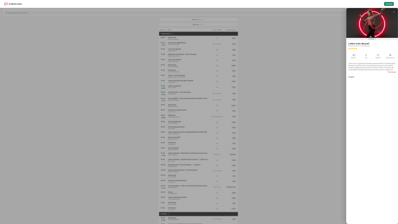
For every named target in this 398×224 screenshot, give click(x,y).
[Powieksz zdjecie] (372, 23)
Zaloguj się (389, 4)
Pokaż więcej (392, 72)
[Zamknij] (394, 12)
